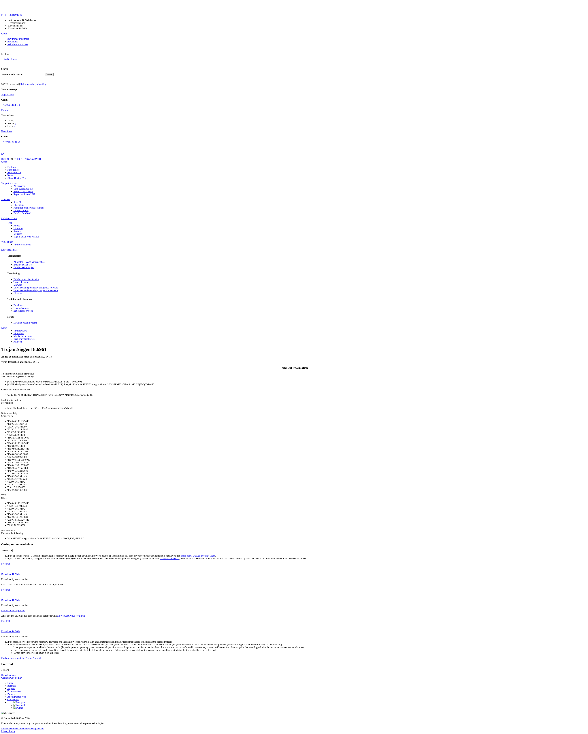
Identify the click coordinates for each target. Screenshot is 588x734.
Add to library (10, 59)
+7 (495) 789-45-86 (10, 105)
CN (7, 159)
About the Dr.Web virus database (29, 262)
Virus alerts (18, 333)
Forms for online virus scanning (28, 207)
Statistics (17, 234)
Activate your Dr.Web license (22, 20)
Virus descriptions (22, 244)
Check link (18, 205)
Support (11, 688)
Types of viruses (21, 282)
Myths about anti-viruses (25, 322)
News (10, 175)
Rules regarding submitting (33, 84)
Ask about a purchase (17, 44)
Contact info (13, 699)
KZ (28, 159)
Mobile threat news (22, 336)
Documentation (15, 25)
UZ (32, 159)
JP (25, 159)
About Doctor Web (16, 178)
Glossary (17, 293)
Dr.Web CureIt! (20, 210)
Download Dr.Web (17, 28)
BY (36, 159)
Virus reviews (20, 330)
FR (19, 159)
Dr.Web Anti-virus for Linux (71, 615)
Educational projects (23, 310)
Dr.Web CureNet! (22, 213)
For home (12, 167)
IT (22, 159)
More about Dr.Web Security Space (198, 555)
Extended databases (22, 264)
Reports (17, 231)
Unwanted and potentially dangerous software (35, 287)
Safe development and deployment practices (22, 728)
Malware (17, 285)
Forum (4, 110)
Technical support (16, 23)
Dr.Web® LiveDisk (169, 558)
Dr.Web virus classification (26, 279)
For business (13, 169)
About (16, 225)
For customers (14, 691)
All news (17, 341)
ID (39, 159)
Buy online (12, 41)
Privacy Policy (8, 731)
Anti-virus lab (14, 172)
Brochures (18, 305)
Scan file (17, 202)
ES (15, 159)
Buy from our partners (18, 39)
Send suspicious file (23, 188)
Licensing (18, 228)
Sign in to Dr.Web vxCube (26, 236)
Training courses (21, 308)
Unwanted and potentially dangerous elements (35, 290)
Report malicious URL (24, 194)
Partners (11, 694)
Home (10, 683)
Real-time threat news (23, 339)
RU (3, 159)
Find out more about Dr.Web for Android (21, 658)
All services (19, 186)
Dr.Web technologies (23, 267)
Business (11, 685)
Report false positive (23, 191)
